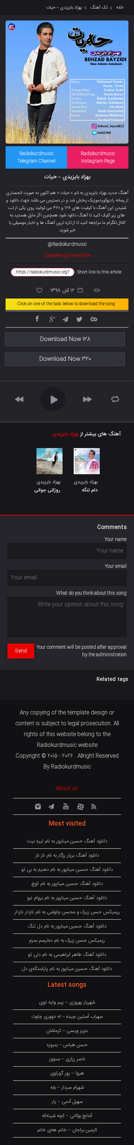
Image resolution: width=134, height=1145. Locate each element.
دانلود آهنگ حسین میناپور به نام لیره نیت (67, 841)
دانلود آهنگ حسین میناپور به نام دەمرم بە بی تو (67, 870)
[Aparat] (79, 806)
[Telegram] (65, 318)
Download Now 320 (65, 359)
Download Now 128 (65, 339)
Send (21, 651)
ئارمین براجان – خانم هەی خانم (67, 1130)
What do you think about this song (91, 593)
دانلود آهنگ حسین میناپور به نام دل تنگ (67, 926)
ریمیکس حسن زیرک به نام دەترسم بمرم (67, 940)
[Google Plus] (51, 318)
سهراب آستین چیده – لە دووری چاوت (67, 1017)
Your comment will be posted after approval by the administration (81, 651)
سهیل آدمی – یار (67, 1102)
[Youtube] (65, 806)
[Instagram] (37, 806)
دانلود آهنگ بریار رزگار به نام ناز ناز (67, 855)
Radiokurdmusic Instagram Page (98, 157)
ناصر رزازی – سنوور (67, 1059)
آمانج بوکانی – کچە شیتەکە (67, 1116)
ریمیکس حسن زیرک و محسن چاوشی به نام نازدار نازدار (67, 912)
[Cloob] (93, 318)
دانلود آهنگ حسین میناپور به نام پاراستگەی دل (67, 969)
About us (67, 788)
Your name (116, 539)
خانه (120, 7)
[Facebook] (37, 318)
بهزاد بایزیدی (65, 434)
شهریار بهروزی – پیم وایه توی (67, 1002)
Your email (116, 566)
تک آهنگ (99, 7)
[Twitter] (79, 318)
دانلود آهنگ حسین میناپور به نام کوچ (67, 884)
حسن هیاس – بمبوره (67, 1045)
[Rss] (93, 806)
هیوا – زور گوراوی (67, 1073)
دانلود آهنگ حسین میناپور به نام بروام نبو (67, 898)
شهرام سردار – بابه (67, 1087)
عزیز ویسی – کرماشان (67, 1031)
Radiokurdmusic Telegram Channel (36, 157)
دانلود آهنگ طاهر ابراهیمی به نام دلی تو (67, 955)
